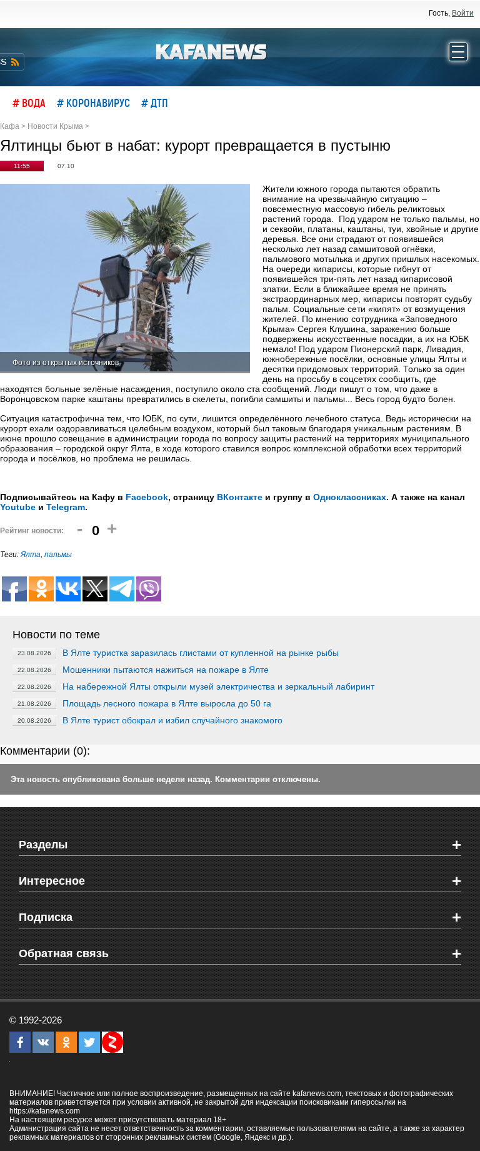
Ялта (31, 554)
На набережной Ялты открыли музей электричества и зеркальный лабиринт (218, 686)
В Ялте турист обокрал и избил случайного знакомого (172, 720)
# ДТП (154, 102)
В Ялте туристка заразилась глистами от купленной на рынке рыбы (200, 653)
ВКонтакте (239, 497)
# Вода (29, 102)
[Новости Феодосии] (212, 51)
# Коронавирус (93, 102)
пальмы (58, 554)
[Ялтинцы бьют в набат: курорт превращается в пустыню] (125, 278)
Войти (463, 13)
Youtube (18, 507)
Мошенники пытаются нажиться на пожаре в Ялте (165, 670)
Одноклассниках (349, 497)
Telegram (65, 507)
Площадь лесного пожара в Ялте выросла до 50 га (166, 703)
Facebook (147, 497)
